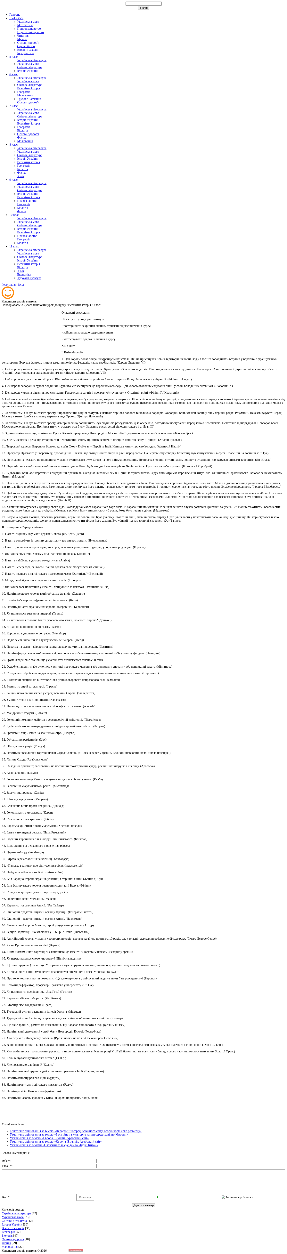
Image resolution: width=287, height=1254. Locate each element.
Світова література (14, 1220)
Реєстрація (9, 284)
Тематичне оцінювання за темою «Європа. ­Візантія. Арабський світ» (56, 1141)
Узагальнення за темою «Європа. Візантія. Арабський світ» (49, 1138)
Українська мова (13, 1217)
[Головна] (8, 298)
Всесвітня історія (13, 1228)
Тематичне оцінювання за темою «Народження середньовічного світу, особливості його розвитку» (76, 1131)
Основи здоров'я (13, 1239)
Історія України (12, 1224)
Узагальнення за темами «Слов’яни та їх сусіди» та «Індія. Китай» (54, 1145)
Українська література (16, 1213)
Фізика (6, 1243)
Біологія (7, 1235)
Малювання (10, 1246)
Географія (8, 1232)
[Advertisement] (31, 332)
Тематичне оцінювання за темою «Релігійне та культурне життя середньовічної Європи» (69, 1134)
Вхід (21, 284)
